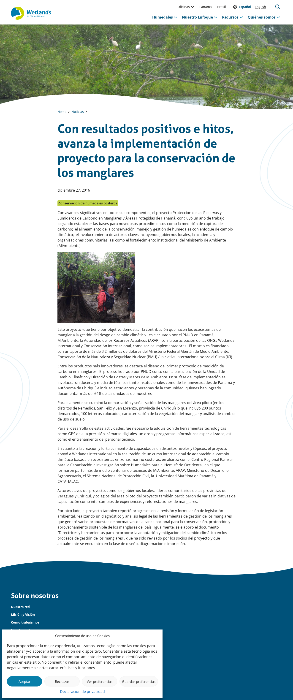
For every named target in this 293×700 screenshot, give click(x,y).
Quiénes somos (262, 17)
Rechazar (62, 681)
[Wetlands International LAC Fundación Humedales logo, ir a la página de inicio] (31, 13)
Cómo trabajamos (25, 622)
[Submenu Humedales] (175, 17)
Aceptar (24, 681)
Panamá (205, 7)
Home (61, 111)
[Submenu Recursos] (241, 17)
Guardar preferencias (138, 681)
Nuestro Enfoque (197, 17)
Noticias (77, 111)
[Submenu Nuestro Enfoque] (215, 17)
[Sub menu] (192, 7)
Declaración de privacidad (82, 691)
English (260, 7)
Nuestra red (20, 607)
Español (245, 7)
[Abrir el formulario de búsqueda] (277, 7)
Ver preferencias (99, 681)
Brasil (221, 7)
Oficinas (183, 7)
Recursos (230, 17)
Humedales (162, 17)
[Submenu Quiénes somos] (278, 17)
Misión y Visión (23, 614)
